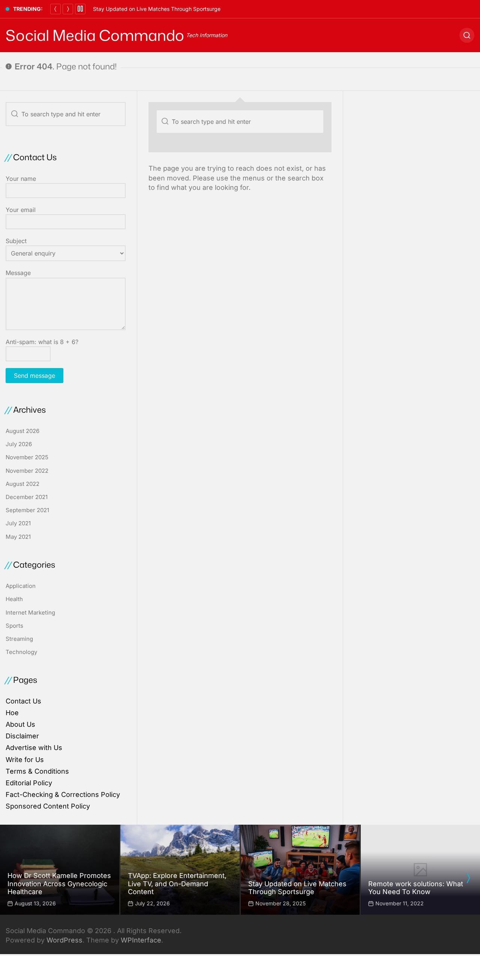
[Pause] (80, 9)
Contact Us (23, 701)
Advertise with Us (34, 748)
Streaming (19, 638)
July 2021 (18, 523)
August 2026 (22, 430)
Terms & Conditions (37, 771)
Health (14, 599)
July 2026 (19, 444)
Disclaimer (22, 736)
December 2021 (27, 497)
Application (21, 585)
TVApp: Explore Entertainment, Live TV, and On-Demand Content (177, 884)
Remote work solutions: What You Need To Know (415, 888)
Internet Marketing (30, 612)
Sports (14, 625)
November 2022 (27, 470)
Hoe (12, 713)
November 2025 (27, 457)
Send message (34, 375)
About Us (20, 724)
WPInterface (141, 940)
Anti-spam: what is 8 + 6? (42, 342)
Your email (21, 209)
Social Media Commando (95, 35)
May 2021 (18, 536)
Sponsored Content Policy (48, 806)
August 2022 (22, 483)
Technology (21, 651)
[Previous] (55, 9)
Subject (16, 241)
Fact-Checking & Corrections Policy (63, 794)
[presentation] (468, 878)
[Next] (68, 9)
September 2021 (27, 510)
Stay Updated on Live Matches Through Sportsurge (156, 9)
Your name (21, 178)
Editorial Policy (29, 783)
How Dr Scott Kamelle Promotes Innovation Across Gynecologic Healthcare (59, 884)
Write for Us (25, 760)
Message (18, 273)
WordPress (64, 940)
